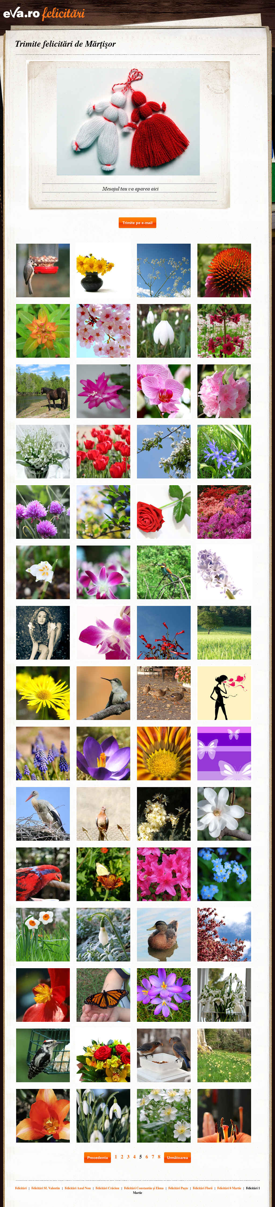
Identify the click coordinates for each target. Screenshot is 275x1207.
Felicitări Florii (202, 1188)
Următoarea (177, 1157)
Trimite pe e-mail (137, 223)
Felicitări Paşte (178, 1188)
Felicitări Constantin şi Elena (144, 1188)
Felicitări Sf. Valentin (45, 1188)
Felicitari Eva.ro (44, 14)
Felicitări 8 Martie (229, 1188)
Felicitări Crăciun (107, 1188)
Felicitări (21, 1188)
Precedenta (97, 1157)
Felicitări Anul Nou (78, 1188)
